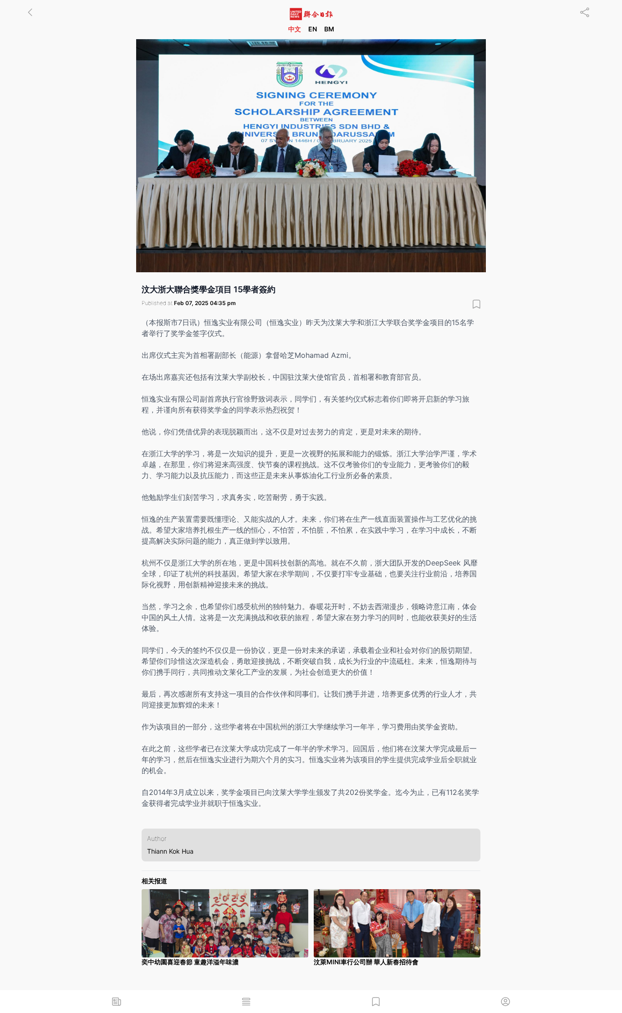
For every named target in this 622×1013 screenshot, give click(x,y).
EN (312, 29)
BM (329, 29)
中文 (294, 29)
